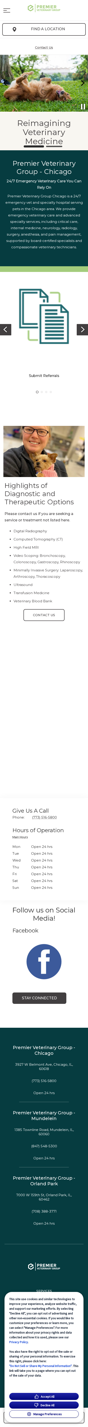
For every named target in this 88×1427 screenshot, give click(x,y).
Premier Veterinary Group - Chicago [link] (44, 1050)
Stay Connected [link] (39, 998)
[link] (44, 9)
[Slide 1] (34, 146)
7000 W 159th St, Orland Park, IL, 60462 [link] (44, 1197)
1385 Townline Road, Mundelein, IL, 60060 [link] (44, 1132)
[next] (82, 83)
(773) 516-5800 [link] (44, 1081)
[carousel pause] (83, 107)
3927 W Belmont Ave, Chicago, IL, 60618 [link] (44, 1067)
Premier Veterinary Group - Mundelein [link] (44, 1115)
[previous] (5, 83)
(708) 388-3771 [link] (44, 1211)
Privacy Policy (18, 1342)
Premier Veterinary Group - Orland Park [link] (44, 1180)
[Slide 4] (51, 392)
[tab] (21, 838)
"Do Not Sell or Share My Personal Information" (40, 1366)
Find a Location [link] (48, 29)
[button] (6, 10)
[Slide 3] (46, 392)
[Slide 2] (54, 146)
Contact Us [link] (44, 615)
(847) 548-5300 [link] (44, 1146)
